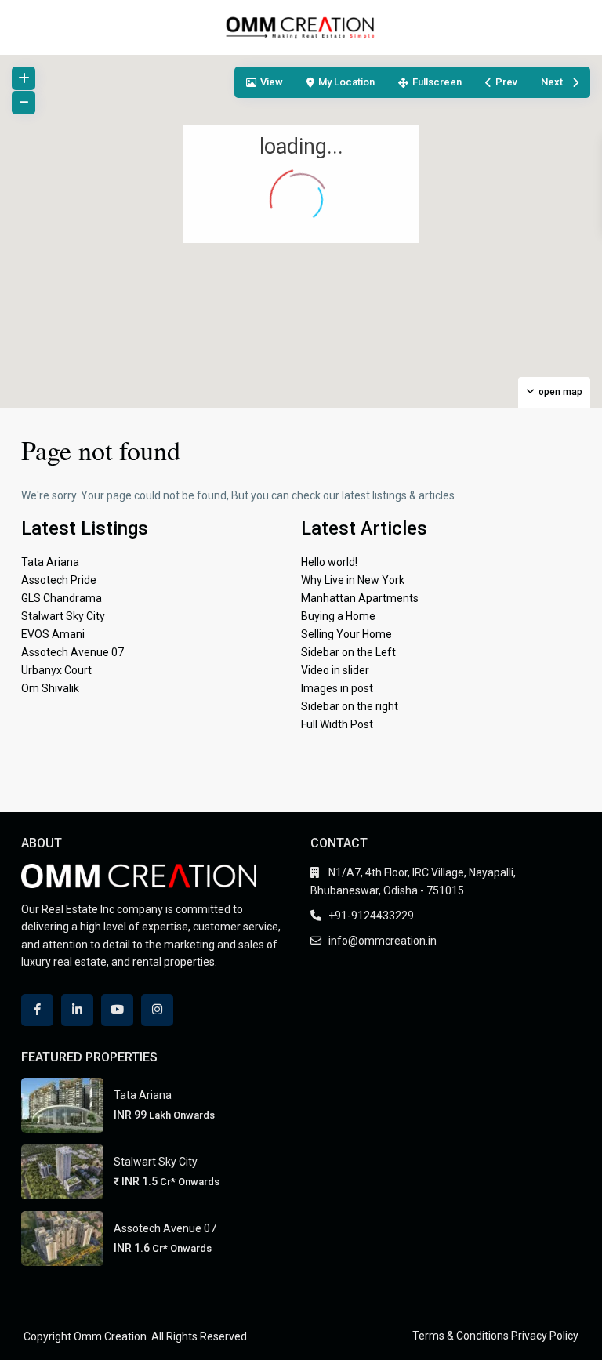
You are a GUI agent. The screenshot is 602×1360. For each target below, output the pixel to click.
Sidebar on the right (349, 706)
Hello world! (329, 562)
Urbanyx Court (56, 670)
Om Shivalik (50, 688)
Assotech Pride (58, 580)
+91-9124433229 (371, 915)
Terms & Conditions (460, 1335)
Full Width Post (337, 724)
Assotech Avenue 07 (72, 652)
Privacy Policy (544, 1335)
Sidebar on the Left (348, 652)
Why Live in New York (352, 580)
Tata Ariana (50, 562)
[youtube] (117, 1010)
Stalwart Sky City (63, 616)
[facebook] (37, 1010)
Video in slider (335, 670)
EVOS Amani (53, 634)
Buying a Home (338, 616)
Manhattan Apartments (360, 598)
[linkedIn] (77, 1010)
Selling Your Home (346, 634)
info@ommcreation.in (382, 940)
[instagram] (157, 1010)
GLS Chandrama (61, 598)
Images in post (337, 688)
